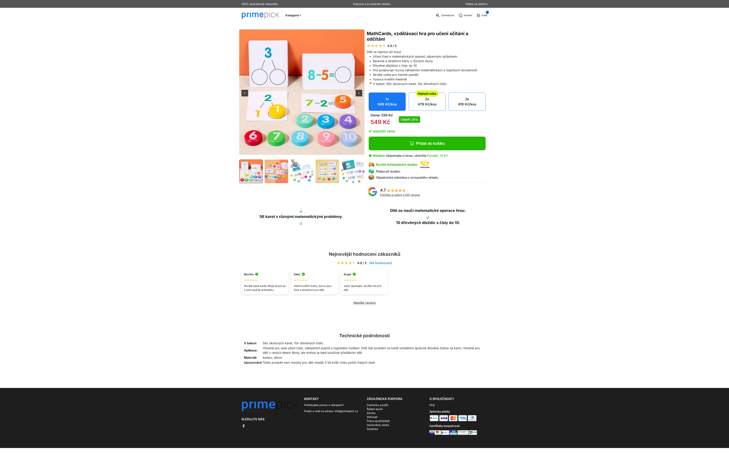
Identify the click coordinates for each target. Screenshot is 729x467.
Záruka (371, 413)
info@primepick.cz (346, 411)
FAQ (432, 405)
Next (359, 93)
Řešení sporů (375, 409)
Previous (244, 93)
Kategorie (292, 15)
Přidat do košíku (430, 143)
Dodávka (372, 429)
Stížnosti (372, 417)
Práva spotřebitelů (378, 421)
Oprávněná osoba (378, 425)
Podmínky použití (377, 405)
